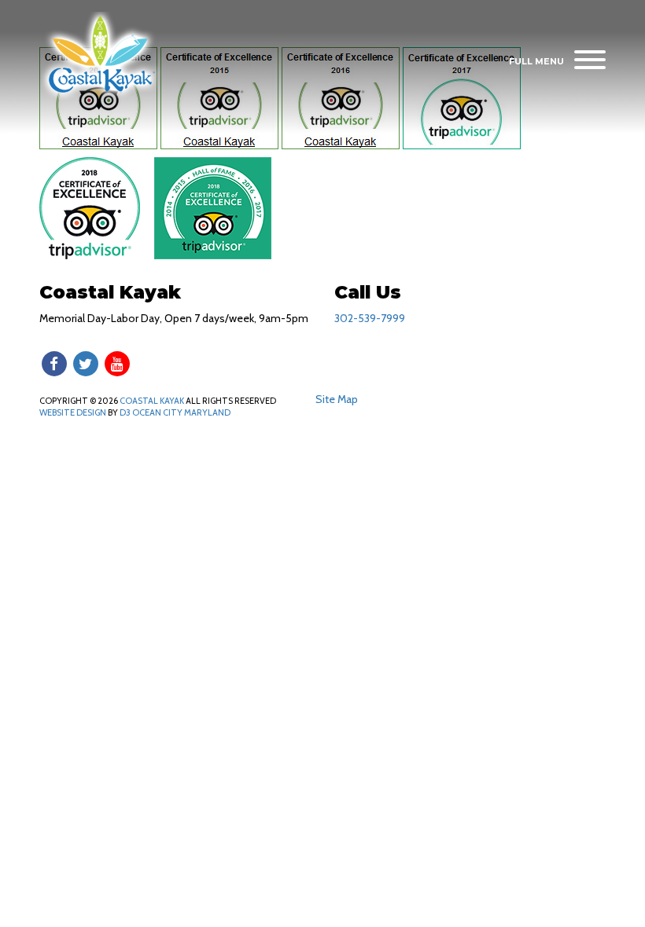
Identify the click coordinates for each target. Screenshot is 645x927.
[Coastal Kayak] (101, 56)
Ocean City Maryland (181, 412)
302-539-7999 (369, 318)
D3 (125, 412)
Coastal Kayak (152, 400)
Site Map (336, 399)
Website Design (72, 412)
